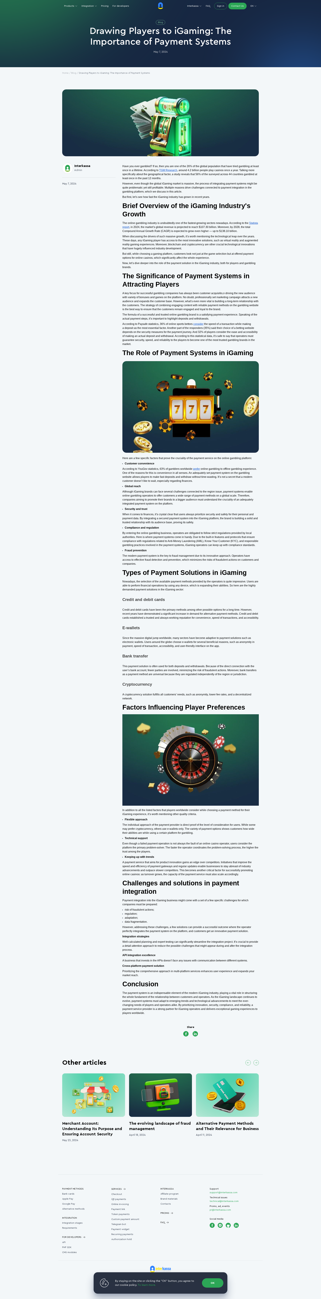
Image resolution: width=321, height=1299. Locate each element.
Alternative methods (73, 1209)
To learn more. (147, 1285)
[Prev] (248, 1062)
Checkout (116, 1194)
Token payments (120, 1214)
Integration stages (72, 1223)
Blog (73, 73)
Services (116, 1189)
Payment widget (120, 1229)
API (64, 1242)
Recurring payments (122, 1234)
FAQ (208, 6)
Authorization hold (121, 1239)
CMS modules (69, 1252)
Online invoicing (120, 1204)
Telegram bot (118, 1224)
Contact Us (237, 6)
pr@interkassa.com (220, 1210)
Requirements (69, 1228)
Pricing (105, 6)
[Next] (256, 1062)
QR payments (118, 1199)
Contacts (165, 1204)
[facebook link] (186, 1034)
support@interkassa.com (223, 1192)
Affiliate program (169, 1194)
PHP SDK (66, 1247)
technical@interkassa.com (224, 1201)
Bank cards (68, 1194)
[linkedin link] (195, 1034)
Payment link (118, 1209)
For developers (121, 6)
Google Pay (68, 1204)
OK (213, 1283)
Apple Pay (67, 1199)
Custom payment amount (125, 1219)
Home (65, 73)
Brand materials (169, 1199)
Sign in (220, 6)
